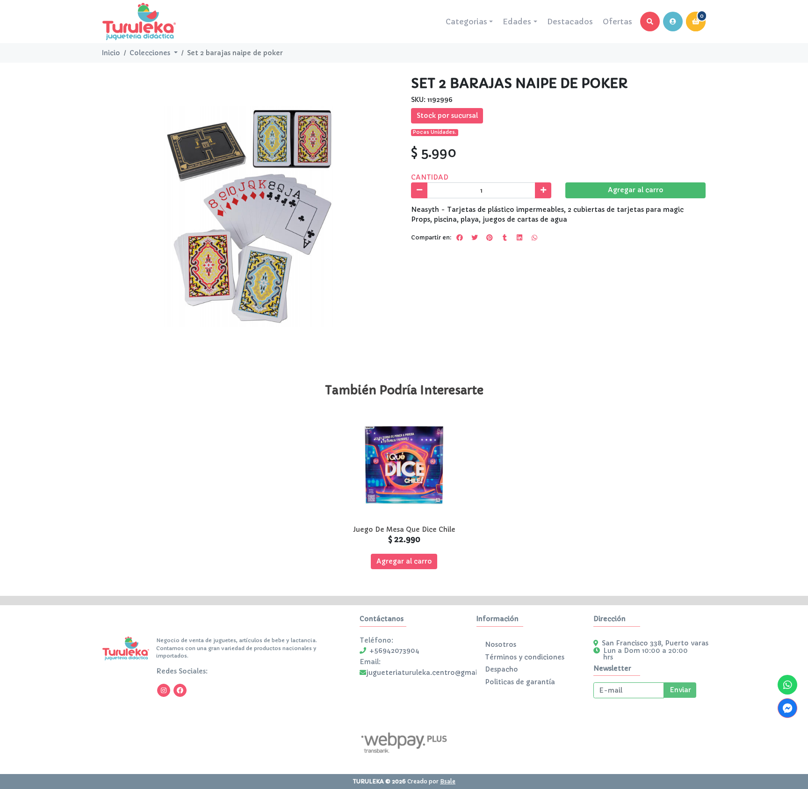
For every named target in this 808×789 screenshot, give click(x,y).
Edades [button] (517, 21)
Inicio (111, 53)
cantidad (429, 177)
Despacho (501, 669)
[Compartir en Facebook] (459, 237)
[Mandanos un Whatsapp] (787, 685)
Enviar (680, 690)
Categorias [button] (466, 21)
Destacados (570, 21)
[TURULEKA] (139, 22)
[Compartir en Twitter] (474, 237)
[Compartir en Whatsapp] (534, 237)
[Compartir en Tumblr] (504, 237)
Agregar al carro (636, 190)
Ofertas (617, 21)
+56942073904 (394, 650)
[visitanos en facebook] (180, 690)
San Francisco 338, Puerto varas (655, 643)
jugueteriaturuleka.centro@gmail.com (431, 672)
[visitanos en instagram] (163, 690)
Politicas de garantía (520, 682)
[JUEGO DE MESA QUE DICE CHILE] (404, 464)
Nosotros (500, 644)
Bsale (447, 781)
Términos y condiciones (524, 657)
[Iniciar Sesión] (673, 21)
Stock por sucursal (447, 115)
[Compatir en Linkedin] (519, 237)
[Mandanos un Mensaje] (787, 708)
